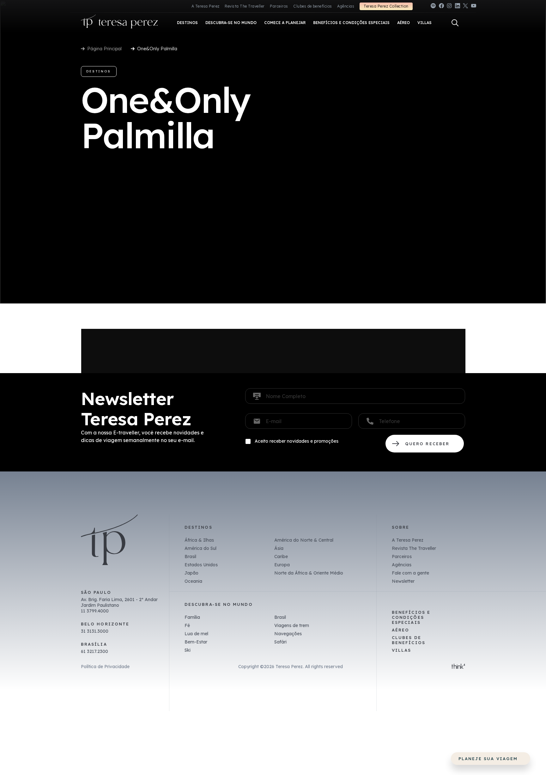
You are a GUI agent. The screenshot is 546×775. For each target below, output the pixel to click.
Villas (401, 650)
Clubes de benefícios (312, 6)
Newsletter (403, 581)
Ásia (278, 548)
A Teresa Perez (205, 6)
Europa (282, 565)
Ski (188, 650)
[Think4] (458, 667)
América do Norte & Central (303, 540)
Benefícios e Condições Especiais (411, 617)
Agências (345, 6)
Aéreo (400, 629)
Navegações (288, 634)
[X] (465, 6)
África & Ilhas (199, 540)
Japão (191, 573)
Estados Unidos (201, 565)
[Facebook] (441, 6)
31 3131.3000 (94, 631)
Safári (280, 642)
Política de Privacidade (105, 666)
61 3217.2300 (94, 651)
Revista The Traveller (244, 6)
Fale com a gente (410, 573)
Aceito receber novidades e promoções (296, 441)
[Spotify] (433, 6)
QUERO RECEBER (425, 443)
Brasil (190, 556)
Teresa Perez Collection (386, 6)
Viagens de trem (291, 625)
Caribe (281, 556)
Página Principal (104, 49)
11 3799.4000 (95, 611)
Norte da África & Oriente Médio (308, 573)
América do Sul (200, 548)
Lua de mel (196, 634)
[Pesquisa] (455, 23)
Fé (187, 625)
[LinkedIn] (457, 6)
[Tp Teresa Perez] (119, 23)
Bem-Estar (196, 642)
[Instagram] (449, 6)
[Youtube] (473, 6)
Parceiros (279, 6)
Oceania (193, 581)
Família (192, 617)
